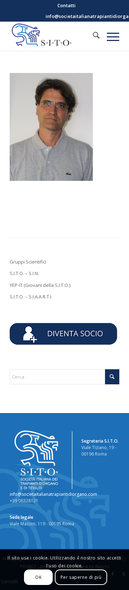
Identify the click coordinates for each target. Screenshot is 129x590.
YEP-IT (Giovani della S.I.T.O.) (40, 285)
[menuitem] (66, 5)
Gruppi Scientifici (28, 262)
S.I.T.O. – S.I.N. (24, 273)
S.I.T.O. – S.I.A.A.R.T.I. (31, 296)
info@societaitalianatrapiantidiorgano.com (53, 494)
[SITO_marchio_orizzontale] (53, 36)
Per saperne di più (81, 577)
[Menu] (109, 36)
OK (38, 577)
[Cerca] (93, 36)
